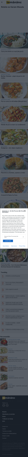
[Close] (25, 211)
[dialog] (14, 228)
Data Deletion (6, 246)
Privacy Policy (22, 246)
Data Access (14, 246)
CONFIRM (8, 240)
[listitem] (14, 237)
